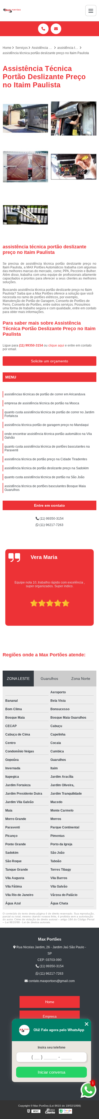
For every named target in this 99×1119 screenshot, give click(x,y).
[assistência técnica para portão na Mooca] (25, 118)
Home (49, 1002)
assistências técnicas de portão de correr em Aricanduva (44, 394)
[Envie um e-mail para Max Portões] (56, 28)
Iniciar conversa (51, 1072)
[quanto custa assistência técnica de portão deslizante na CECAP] (25, 215)
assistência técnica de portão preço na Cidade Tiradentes (45, 459)
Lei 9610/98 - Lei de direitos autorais (27, 922)
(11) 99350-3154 (31, 345)
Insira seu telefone (51, 1047)
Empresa (49, 1016)
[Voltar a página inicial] (12, 10)
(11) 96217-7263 (51, 525)
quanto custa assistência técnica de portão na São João (44, 477)
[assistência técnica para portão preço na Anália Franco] (25, 166)
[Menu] (90, 10)
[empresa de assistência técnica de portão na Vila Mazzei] (74, 166)
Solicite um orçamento (49, 361)
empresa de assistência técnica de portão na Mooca (41, 403)
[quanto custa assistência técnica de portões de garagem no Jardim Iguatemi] (74, 118)
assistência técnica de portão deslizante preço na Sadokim (46, 468)
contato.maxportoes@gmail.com (51, 981)
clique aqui (56, 345)
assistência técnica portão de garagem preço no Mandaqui (46, 425)
